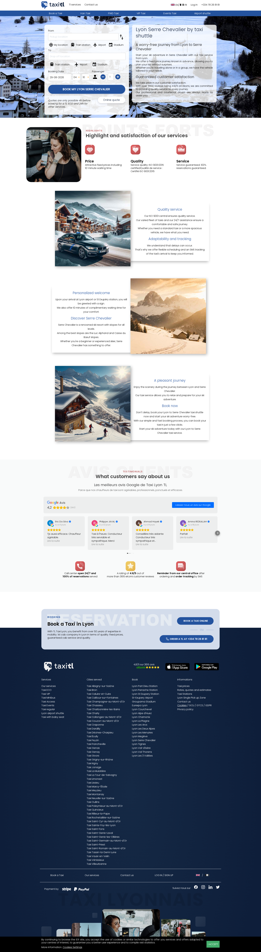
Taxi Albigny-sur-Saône (100, 686)
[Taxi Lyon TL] (52, 5)
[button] (43, 533)
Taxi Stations (184, 694)
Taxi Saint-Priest (96, 844)
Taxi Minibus (48, 697)
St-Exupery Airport (142, 697)
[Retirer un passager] (103, 77)
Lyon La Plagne (140, 721)
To (49, 50)
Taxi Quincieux (95, 809)
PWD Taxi (113, 13)
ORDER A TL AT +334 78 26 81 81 (188, 639)
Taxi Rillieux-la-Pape (98, 813)
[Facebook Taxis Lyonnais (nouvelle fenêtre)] (194, 888)
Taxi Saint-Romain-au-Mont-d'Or (106, 848)
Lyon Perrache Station (145, 690)
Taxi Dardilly (93, 728)
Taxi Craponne (95, 724)
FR (186, 5)
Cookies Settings (72, 947)
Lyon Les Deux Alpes (143, 728)
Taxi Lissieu (93, 782)
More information (51, 947)
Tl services (75, 4)
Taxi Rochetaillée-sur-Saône (103, 817)
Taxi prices (183, 686)
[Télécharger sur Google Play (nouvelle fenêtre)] (205, 669)
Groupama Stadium (144, 701)
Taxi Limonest (94, 779)
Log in (194, 4)
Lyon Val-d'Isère (141, 748)
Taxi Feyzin (93, 740)
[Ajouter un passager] (118, 77)
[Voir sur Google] (50, 523)
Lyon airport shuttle (52, 713)
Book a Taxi (55, 13)
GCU (191, 705)
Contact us (91, 4)
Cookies (182, 705)
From (51, 30)
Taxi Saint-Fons (95, 829)
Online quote (111, 100)
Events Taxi (169, 13)
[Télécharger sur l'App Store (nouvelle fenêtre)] (176, 669)
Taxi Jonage (94, 767)
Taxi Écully (92, 736)
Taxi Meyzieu (94, 790)
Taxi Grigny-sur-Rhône (100, 759)
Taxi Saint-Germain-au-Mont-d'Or (107, 840)
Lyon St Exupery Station (145, 694)
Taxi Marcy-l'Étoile (97, 786)
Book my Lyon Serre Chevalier (87, 89)
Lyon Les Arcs (139, 724)
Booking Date (56, 71)
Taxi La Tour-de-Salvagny (102, 775)
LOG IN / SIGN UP (164, 875)
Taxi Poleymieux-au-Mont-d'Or (105, 806)
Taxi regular (48, 709)
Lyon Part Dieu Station (145, 686)
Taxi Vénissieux (95, 860)
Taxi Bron (92, 690)
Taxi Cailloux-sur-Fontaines (102, 697)
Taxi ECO (46, 690)
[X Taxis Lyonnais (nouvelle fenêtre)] (216, 888)
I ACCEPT (213, 944)
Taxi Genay (93, 752)
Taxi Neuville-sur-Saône (100, 798)
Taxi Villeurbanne (96, 864)
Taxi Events (47, 705)
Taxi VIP (45, 694)
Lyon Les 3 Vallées (142, 755)
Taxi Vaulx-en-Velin (98, 856)
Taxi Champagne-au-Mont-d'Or (106, 701)
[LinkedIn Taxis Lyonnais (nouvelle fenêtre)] (209, 888)
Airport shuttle (202, 13)
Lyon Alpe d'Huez (142, 713)
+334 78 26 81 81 (210, 4)
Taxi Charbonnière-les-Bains (103, 709)
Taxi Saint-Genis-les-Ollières (103, 837)
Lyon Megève (140, 736)
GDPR (208, 705)
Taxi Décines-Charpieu (100, 732)
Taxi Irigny (92, 763)
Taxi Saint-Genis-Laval (100, 833)
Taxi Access (48, 701)
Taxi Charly (93, 713)
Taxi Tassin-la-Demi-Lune (101, 852)
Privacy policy (185, 709)
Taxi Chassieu (95, 705)
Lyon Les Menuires (142, 732)
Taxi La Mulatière (96, 771)
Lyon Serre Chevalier (144, 740)
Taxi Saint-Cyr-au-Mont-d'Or (104, 821)
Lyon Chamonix (141, 717)
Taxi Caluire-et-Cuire (99, 694)
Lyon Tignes (139, 744)
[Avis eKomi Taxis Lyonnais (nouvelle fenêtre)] (146, 667)
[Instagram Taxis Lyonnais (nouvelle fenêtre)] (201, 888)
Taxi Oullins (93, 802)
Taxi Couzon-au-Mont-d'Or (103, 721)
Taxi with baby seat (52, 717)
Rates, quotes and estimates (194, 690)
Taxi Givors (93, 755)
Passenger (98, 71)
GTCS (200, 705)
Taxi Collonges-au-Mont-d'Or (104, 717)
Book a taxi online (195, 621)
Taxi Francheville (96, 744)
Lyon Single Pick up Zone (191, 697)
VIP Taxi (141, 13)
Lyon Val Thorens (142, 752)
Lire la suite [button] (53, 541)
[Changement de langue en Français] (207, 875)
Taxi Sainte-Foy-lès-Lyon (101, 825)
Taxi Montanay (95, 794)
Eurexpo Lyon (139, 705)
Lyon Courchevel (142, 709)
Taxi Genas (93, 748)
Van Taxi (85, 13)
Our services (48, 686)
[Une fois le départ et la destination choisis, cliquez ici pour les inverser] (122, 36)
